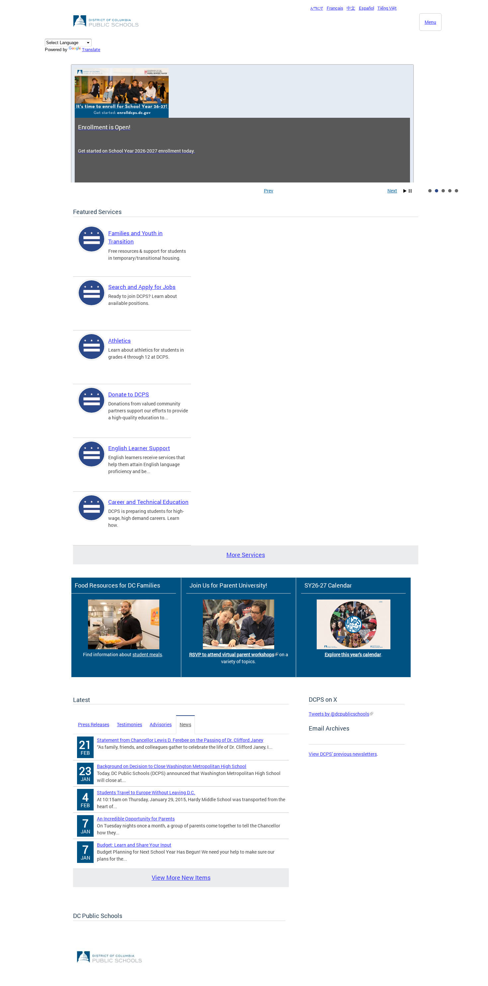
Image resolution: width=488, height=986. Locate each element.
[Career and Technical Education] (91, 513)
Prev (268, 190)
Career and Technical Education (148, 502)
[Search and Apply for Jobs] (91, 298)
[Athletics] (91, 352)
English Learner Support (139, 448)
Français (335, 8)
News (185, 724)
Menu (430, 22)
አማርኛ (316, 8)
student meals (147, 654)
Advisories (161, 724)
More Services (245, 555)
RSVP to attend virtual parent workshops (231, 654)
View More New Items (181, 877)
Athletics (119, 340)
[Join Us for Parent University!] (238, 647)
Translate (91, 49)
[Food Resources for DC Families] (123, 647)
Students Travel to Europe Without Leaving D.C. (146, 792)
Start (405, 191)
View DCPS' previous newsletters (343, 754)
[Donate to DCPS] (91, 406)
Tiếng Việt (387, 8)
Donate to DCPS (128, 394)
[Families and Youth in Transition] (91, 245)
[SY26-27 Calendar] (353, 647)
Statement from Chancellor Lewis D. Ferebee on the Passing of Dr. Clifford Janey (180, 740)
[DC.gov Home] (106, 29)
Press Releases (93, 724)
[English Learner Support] (91, 460)
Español (366, 8)
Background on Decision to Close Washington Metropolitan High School (171, 766)
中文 (351, 8)
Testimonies (129, 724)
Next (392, 190)
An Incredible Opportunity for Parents (136, 818)
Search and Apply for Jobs (142, 287)
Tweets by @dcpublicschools (339, 714)
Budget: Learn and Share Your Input (134, 845)
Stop (410, 191)
